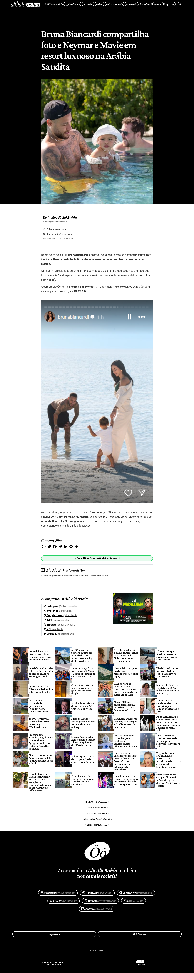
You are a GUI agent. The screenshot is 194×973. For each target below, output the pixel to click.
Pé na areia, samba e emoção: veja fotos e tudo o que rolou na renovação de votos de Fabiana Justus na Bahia (168, 723)
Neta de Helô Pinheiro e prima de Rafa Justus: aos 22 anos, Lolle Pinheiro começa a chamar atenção (126, 655)
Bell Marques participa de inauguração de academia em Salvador (83, 759)
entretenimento (114, 4)
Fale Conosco (139, 934)
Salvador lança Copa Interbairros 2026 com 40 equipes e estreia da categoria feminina (83, 672)
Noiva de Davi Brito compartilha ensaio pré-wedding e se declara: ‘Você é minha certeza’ (168, 780)
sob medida (144, 4)
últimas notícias (55, 4)
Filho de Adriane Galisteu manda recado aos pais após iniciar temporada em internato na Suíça (125, 689)
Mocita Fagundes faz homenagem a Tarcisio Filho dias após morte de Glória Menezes (83, 741)
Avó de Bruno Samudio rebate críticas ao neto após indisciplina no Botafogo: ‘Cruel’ (41, 672)
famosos (130, 4)
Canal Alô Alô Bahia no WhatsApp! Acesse (97, 558)
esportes (158, 4)
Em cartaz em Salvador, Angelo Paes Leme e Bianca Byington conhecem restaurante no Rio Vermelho (40, 741)
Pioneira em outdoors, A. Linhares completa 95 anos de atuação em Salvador (41, 759)
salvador (88, 4)
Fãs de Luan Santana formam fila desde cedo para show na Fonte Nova (167, 672)
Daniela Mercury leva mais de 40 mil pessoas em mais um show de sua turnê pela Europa (126, 780)
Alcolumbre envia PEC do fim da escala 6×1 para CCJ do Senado (83, 706)
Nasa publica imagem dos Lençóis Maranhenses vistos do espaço (126, 672)
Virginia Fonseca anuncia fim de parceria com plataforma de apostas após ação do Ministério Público (168, 759)
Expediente (54, 934)
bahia (99, 4)
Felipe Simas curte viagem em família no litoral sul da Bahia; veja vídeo (82, 780)
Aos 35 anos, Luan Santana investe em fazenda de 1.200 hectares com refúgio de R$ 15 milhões (82, 655)
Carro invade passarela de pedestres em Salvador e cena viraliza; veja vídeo (38, 706)
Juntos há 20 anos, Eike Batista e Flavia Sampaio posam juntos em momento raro (41, 655)
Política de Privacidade (97, 950)
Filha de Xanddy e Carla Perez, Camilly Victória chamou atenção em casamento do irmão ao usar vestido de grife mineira (40, 782)
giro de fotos (73, 4)
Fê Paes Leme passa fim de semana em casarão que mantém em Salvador (167, 655)
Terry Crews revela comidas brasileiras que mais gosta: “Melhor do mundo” (39, 722)
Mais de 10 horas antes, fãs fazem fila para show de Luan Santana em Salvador (125, 706)
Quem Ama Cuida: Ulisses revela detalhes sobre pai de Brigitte (41, 689)
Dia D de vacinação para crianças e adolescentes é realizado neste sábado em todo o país (126, 741)
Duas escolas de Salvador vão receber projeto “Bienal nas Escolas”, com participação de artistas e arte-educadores (125, 761)
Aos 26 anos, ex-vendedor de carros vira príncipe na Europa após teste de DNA (167, 706)
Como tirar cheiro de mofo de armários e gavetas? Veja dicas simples (82, 689)
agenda (170, 4)
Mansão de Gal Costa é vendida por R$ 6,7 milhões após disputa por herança (168, 689)
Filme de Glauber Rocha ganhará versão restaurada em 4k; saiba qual (83, 722)
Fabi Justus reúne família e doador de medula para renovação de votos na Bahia (168, 741)
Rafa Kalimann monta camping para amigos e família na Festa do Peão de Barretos (125, 722)
